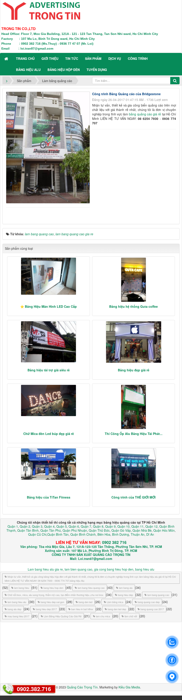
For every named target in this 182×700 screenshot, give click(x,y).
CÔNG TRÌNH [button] (138, 58)
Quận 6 (73, 526)
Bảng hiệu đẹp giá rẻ (133, 370)
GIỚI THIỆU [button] (50, 58)
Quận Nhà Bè (142, 530)
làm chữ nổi (131, 616)
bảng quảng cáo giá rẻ (145, 114)
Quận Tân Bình (28, 530)
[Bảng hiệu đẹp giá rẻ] (133, 342)
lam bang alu (126, 587)
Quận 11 (137, 526)
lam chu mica (103, 616)
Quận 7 (86, 526)
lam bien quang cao (78, 569)
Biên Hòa (103, 534)
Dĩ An (150, 534)
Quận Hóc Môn (164, 530)
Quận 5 (61, 526)
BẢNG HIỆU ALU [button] (28, 69)
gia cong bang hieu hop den (113, 569)
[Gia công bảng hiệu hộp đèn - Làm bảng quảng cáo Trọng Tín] (41, 10)
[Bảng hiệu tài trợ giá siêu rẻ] (48, 341)
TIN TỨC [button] (71, 58)
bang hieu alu (144, 569)
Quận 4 (49, 526)
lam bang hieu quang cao (91, 587)
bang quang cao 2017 (152, 609)
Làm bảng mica (115, 602)
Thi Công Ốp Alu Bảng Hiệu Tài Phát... (133, 433)
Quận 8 (98, 526)
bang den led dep (117, 609)
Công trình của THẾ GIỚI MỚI (133, 497)
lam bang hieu (21, 587)
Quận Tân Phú (50, 530)
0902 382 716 (114, 542)
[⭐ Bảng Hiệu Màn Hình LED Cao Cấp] (48, 276)
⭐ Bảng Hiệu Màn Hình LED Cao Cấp (48, 306)
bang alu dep (14, 609)
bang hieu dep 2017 (46, 609)
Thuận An (137, 534)
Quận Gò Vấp (121, 530)
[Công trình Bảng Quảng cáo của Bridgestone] (48, 147)
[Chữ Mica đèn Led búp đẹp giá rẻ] (48, 400)
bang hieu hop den (53, 587)
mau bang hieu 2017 (18, 616)
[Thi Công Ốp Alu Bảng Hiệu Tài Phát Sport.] (133, 407)
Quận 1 (13, 526)
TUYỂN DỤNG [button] (97, 69)
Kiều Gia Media (129, 687)
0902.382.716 (34, 689)
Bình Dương (120, 534)
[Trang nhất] (6, 58)
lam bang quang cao (158, 595)
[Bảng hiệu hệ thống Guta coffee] (133, 279)
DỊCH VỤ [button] (114, 58)
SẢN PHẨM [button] (93, 58)
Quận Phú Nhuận (75, 530)
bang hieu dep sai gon (52, 602)
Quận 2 (25, 526)
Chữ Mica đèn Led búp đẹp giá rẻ (48, 433)
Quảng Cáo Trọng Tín (82, 687)
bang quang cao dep (149, 602)
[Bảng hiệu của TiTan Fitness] (48, 464)
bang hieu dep (125, 595)
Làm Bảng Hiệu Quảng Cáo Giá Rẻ (62, 616)
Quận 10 (123, 526)
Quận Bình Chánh (83, 534)
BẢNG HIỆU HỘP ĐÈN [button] (63, 69)
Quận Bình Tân (58, 534)
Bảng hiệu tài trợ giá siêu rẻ (49, 370)
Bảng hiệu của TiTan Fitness (48, 497)
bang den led (85, 602)
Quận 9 (110, 526)
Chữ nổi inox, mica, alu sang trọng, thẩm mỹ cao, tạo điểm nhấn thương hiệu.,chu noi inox (55, 595)
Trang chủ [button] (25, 58)
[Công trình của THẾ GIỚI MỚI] (133, 468)
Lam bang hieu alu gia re (45, 569)
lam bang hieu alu (17, 602)
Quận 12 (151, 526)
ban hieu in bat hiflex (82, 609)
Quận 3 (37, 526)
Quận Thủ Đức (99, 530)
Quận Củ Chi (37, 534)
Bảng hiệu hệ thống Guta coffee (133, 306)
